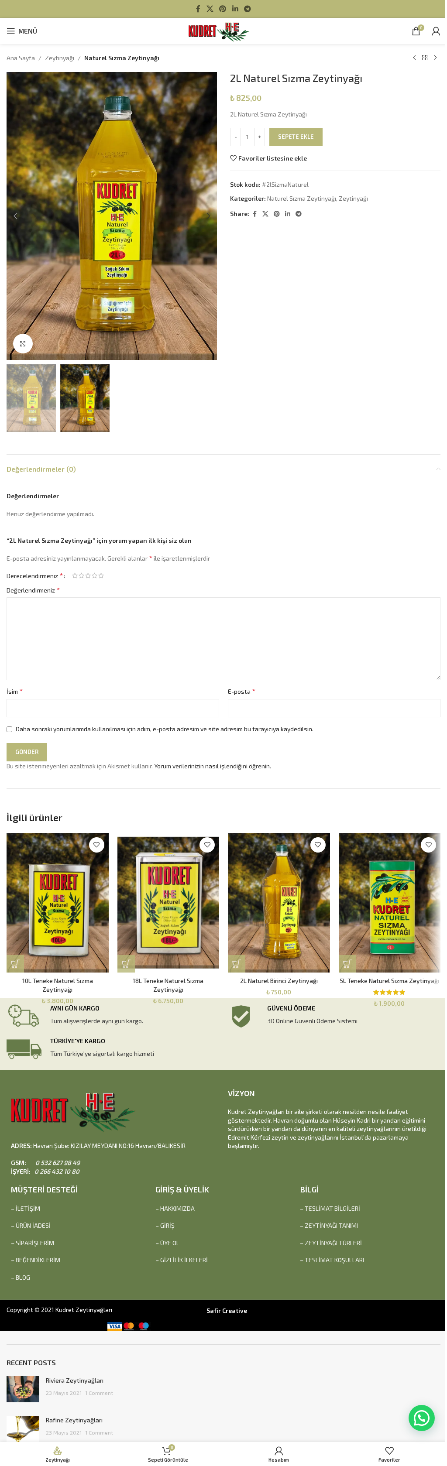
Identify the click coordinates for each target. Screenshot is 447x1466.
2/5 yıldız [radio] (81, 575)
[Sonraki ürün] (435, 58)
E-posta (241, 691)
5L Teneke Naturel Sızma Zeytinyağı (389, 980)
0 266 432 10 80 (56, 1171)
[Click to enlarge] (23, 343)
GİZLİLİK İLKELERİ (184, 1260)
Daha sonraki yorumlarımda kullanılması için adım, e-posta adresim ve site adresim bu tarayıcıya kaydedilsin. (164, 729)
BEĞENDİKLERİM (38, 1260)
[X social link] (209, 8)
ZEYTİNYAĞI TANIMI (331, 1225)
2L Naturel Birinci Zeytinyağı (279, 980)
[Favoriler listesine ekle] (96, 845)
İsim (15, 691)
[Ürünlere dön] (424, 58)
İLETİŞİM (28, 1208)
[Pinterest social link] (223, 8)
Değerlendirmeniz (33, 590)
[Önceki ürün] (414, 58)
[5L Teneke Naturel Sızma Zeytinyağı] (390, 903)
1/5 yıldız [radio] (75, 575)
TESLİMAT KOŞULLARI (334, 1260)
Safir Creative (226, 1310)
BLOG (23, 1277)
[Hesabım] (436, 31)
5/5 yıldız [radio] (101, 575)
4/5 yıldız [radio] (94, 575)
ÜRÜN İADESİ (33, 1225)
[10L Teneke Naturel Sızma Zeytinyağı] (58, 903)
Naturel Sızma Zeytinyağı (121, 58)
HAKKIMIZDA (177, 1208)
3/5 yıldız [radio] (88, 575)
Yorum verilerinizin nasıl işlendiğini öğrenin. (212, 766)
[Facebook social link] (198, 8)
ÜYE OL (169, 1243)
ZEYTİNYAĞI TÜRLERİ (333, 1243)
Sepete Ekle (296, 136)
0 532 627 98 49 (57, 1162)
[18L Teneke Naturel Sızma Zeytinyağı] (168, 903)
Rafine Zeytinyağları (74, 1420)
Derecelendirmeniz (35, 575)
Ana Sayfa (21, 58)
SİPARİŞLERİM (35, 1243)
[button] (15, 216)
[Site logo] (223, 30)
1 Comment (99, 1392)
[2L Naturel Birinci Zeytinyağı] (279, 903)
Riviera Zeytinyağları (74, 1380)
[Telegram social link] (247, 8)
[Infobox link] (115, 1016)
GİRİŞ (167, 1225)
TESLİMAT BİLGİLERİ (332, 1208)
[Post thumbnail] (23, 1389)
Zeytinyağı (59, 58)
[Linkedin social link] (235, 8)
